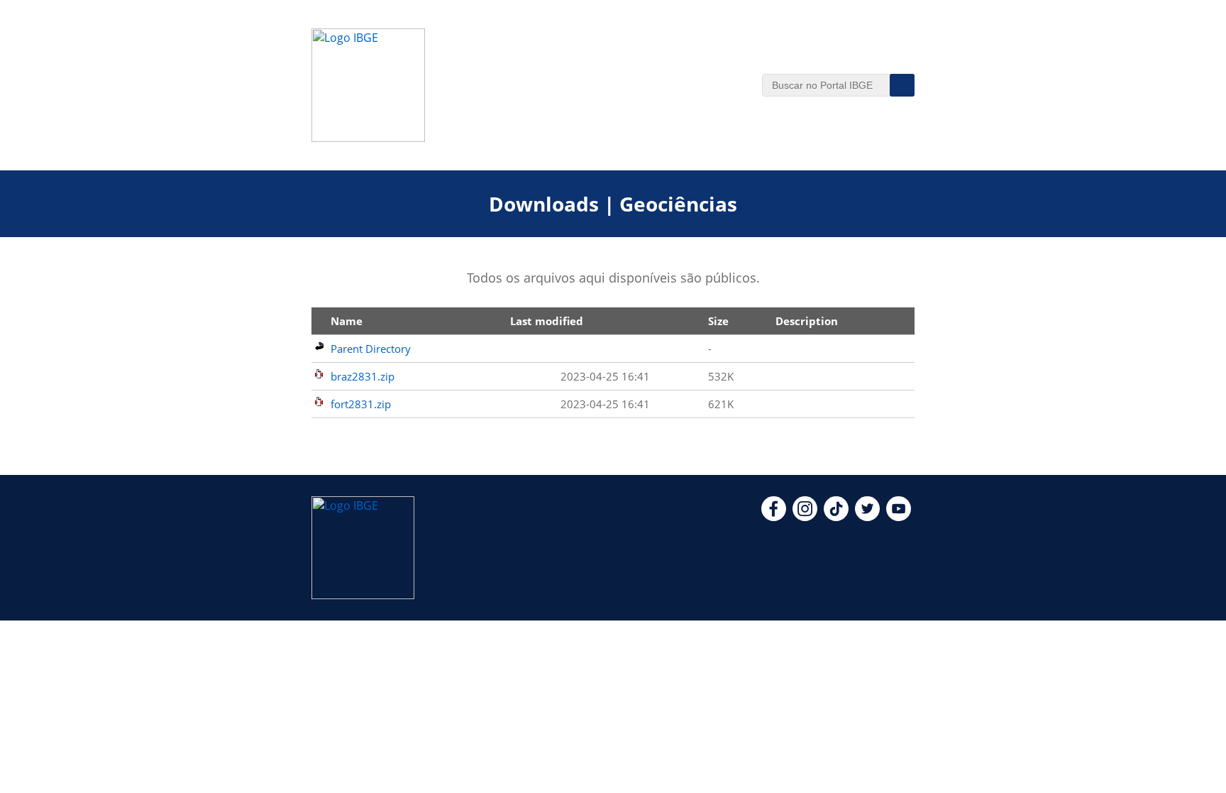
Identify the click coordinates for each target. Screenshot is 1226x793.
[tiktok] (836, 517)
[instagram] (805, 517)
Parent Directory (371, 348)
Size (718, 321)
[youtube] (898, 517)
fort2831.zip (361, 404)
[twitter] (867, 517)
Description (806, 321)
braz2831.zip (362, 376)
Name (347, 321)
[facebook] (773, 517)
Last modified (546, 321)
